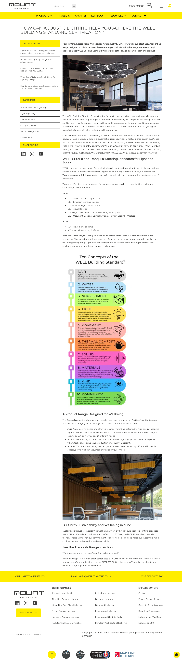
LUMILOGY (97, 15)
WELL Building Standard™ (80, 116)
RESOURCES (116, 15)
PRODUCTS (42, 15)
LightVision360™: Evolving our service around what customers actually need (37, 52)
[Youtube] (41, 154)
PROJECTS (64, 15)
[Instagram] (32, 154)
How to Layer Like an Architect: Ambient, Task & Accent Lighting (39, 87)
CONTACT (137, 15)
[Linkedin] (23, 154)
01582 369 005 (109, 562)
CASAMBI (80, 15)
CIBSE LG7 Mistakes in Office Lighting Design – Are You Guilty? (37, 69)
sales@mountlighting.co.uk (84, 562)
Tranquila (129, 44)
